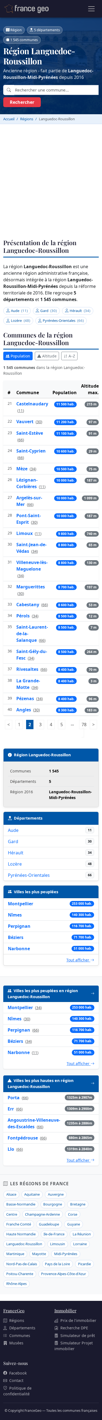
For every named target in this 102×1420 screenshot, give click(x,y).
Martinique (15, 1253)
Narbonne (19, 949)
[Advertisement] (51, 178)
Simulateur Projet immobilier (73, 1345)
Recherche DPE (74, 1327)
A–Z (72, 356)
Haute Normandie (21, 1234)
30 (39, 421)
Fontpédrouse (23, 1138)
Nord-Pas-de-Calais (21, 1263)
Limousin (57, 1243)
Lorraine (80, 1243)
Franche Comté (18, 1224)
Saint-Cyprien (31, 451)
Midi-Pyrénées (65, 1253)
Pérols (23, 616)
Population (20, 356)
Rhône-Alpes (16, 1283)
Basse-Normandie (20, 1204)
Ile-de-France (54, 1234)
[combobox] (56, 90)
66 (20, 439)
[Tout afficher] (92, 993)
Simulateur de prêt (77, 1335)
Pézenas (25, 698)
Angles (24, 710)
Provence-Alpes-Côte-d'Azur (63, 1273)
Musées (16, 1342)
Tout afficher (78, 960)
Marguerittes (30, 587)
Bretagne (77, 1204)
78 (84, 729)
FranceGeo (13, 1310)
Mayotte (39, 1253)
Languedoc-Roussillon (24, 1243)
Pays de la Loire (57, 1263)
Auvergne (56, 1194)
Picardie (84, 1263)
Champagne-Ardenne (42, 1214)
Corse (72, 1214)
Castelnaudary (32, 404)
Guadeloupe (49, 1224)
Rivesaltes (27, 669)
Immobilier (65, 1310)
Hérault (80, 310)
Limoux (25, 533)
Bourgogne (52, 1204)
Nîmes (15, 915)
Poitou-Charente (19, 1273)
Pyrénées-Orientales (63, 320)
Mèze (22, 469)
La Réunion (82, 1234)
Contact (16, 1380)
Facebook (18, 1373)
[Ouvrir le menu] (91, 9)
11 (20, 410)
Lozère (20, 320)
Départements (22, 1327)
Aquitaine (32, 1194)
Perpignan (19, 926)
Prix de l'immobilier (78, 1320)
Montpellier (20, 904)
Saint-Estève (29, 433)
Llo (11, 1149)
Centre (11, 1214)
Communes (19, 1335)
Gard (48, 310)
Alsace (11, 1194)
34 (33, 468)
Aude (19, 310)
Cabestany (28, 605)
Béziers (15, 937)
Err (11, 1109)
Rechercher (22, 102)
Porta (14, 1098)
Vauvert (25, 422)
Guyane (73, 1224)
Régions (16, 1320)
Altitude (49, 356)
